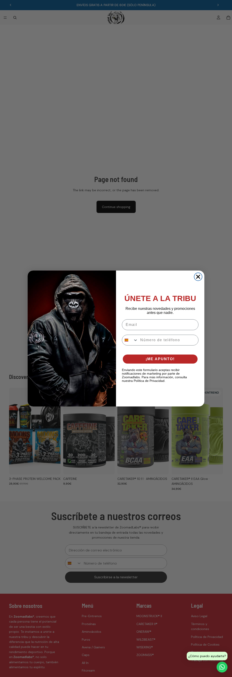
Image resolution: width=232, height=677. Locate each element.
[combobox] (130, 340)
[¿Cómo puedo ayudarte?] (222, 667)
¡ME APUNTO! (160, 359)
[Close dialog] (198, 277)
